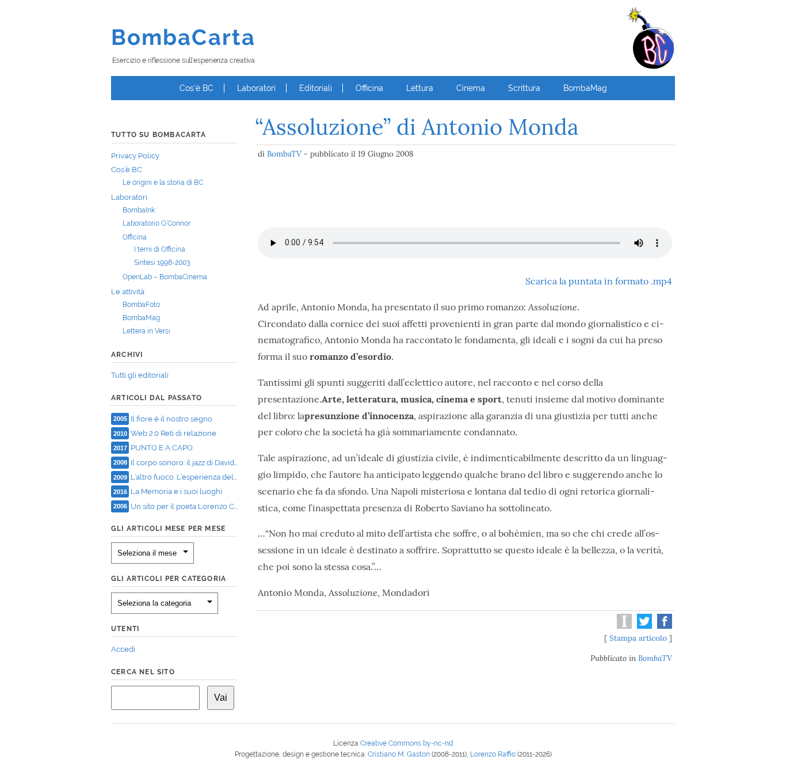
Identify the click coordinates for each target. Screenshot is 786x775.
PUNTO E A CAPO (162, 447)
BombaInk (139, 210)
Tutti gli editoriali (140, 375)
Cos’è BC (196, 88)
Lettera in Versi (146, 331)
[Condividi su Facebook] (663, 626)
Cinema (470, 88)
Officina (369, 88)
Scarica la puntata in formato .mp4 (598, 281)
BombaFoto (141, 305)
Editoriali (315, 88)
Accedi (123, 649)
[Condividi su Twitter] (643, 626)
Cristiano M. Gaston (399, 754)
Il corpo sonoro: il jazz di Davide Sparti (196, 462)
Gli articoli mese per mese (168, 529)
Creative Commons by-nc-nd (406, 743)
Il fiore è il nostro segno (171, 418)
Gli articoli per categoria (168, 579)
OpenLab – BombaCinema (165, 277)
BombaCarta (183, 37)
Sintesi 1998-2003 (162, 263)
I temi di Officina (159, 249)
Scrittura (524, 88)
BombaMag (585, 88)
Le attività (127, 291)
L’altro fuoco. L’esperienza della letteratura (204, 477)
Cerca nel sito (143, 672)
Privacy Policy (135, 155)
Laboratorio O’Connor (156, 223)
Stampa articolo (638, 638)
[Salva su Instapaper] (623, 626)
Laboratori (256, 88)
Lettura (419, 88)
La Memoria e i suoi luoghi (176, 491)
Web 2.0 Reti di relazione (173, 433)
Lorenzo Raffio (493, 754)
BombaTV (284, 154)
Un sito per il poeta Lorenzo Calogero (196, 506)
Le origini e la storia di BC (163, 182)
